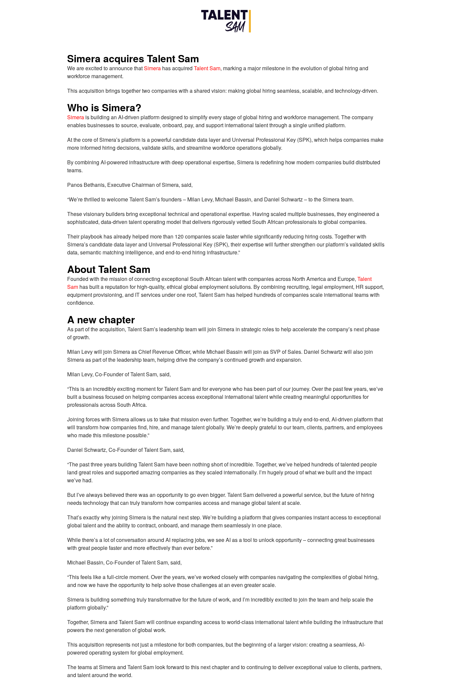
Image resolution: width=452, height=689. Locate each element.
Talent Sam (207, 68)
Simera (152, 68)
